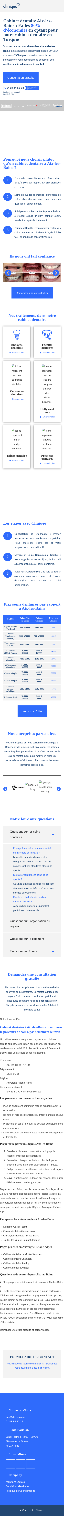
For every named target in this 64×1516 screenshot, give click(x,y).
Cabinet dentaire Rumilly (16, 1263)
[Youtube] (20, 1463)
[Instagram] (10, 1463)
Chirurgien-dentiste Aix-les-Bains (21, 1235)
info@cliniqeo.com (16, 1417)
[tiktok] (30, 1463)
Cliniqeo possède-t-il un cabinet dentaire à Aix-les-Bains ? (31, 1284)
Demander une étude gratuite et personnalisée (25, 1330)
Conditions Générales (17, 1486)
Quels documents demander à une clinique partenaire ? (32, 1291)
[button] (8, 273)
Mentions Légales (15, 1482)
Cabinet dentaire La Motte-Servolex (22, 1254)
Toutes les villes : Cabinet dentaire (21, 1240)
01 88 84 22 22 (14, 1421)
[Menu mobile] (59, 7)
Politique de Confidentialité (20, 1491)
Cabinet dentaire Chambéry (17, 1259)
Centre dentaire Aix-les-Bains (19, 1231)
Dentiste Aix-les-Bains (15, 1227)
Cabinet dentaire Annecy (16, 1268)
